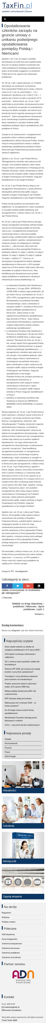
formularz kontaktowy (12, 1010)
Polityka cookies (8, 922)
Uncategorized (21, 571)
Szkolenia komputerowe (12, 944)
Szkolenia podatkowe (11, 953)
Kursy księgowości (9, 939)
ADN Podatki (10, 756)
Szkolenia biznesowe (11, 948)
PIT (12, 571)
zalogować (15, 630)
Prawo (7, 752)
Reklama (5, 917)
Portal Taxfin (7, 1020)
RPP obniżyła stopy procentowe (18, 699)
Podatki (8, 739)
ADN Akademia (8, 934)
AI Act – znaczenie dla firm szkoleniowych (22, 725)
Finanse (8, 748)
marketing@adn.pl (11, 1007)
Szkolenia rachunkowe (11, 957)
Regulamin (6, 913)
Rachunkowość (11, 743)
